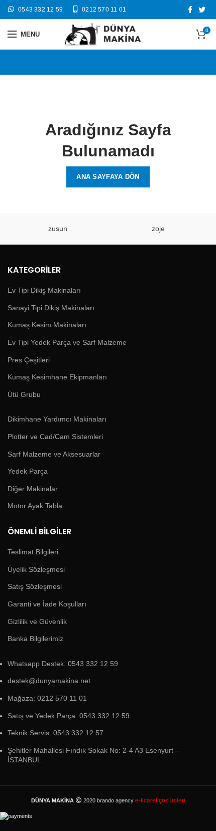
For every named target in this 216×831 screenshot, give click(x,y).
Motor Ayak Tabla (35, 506)
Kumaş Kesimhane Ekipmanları (57, 377)
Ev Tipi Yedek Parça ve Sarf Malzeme (67, 342)
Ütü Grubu (24, 394)
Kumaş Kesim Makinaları (47, 325)
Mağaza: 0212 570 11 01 (47, 698)
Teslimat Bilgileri (33, 552)
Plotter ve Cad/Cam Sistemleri (55, 437)
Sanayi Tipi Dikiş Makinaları (51, 308)
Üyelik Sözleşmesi (36, 569)
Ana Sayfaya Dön (108, 176)
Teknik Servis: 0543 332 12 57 (55, 733)
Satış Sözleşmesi (35, 586)
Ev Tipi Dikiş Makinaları (44, 290)
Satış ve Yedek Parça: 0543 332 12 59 (69, 716)
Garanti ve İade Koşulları (47, 604)
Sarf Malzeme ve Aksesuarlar (54, 454)
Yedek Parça (28, 471)
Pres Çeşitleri (29, 360)
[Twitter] (201, 9)
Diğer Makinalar (33, 489)
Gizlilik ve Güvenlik (37, 621)
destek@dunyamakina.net (49, 681)
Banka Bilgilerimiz (35, 639)
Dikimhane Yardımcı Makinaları (57, 419)
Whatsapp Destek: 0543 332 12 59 (63, 664)
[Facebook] (190, 9)
